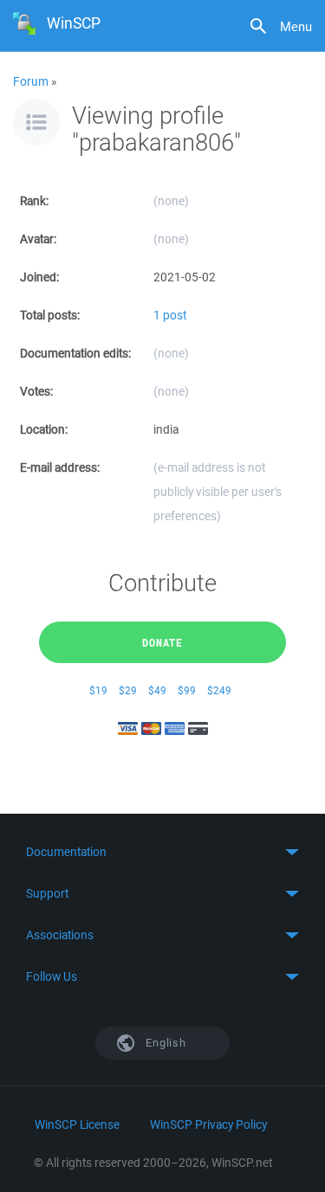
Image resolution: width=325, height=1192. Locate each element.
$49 (157, 690)
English (164, 1042)
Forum (31, 81)
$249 (219, 690)
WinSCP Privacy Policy (208, 1124)
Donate (162, 642)
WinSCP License (77, 1124)
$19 (98, 690)
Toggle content (162, 852)
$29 (128, 690)
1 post (169, 315)
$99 (187, 690)
